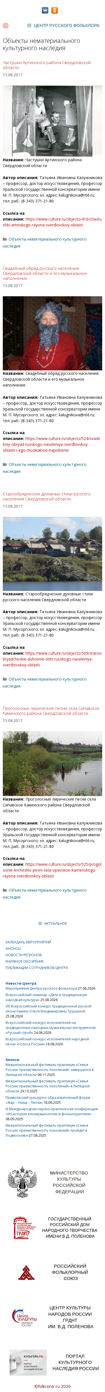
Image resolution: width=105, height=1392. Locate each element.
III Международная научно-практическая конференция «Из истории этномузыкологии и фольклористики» (52, 1111)
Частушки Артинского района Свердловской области (47, 65)
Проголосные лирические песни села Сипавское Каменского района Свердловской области (51, 710)
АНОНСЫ (13, 948)
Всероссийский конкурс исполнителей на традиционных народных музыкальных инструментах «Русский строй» (51, 1027)
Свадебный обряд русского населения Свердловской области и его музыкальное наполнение (45, 273)
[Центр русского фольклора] (5, 25)
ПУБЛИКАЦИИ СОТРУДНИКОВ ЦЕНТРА (37, 967)
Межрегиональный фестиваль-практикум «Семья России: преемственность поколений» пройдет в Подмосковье (47, 1130)
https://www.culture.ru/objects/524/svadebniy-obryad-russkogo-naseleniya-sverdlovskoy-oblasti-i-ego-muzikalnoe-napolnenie (51, 444)
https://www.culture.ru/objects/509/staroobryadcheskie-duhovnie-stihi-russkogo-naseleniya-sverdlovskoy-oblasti (52, 658)
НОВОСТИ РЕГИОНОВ (24, 955)
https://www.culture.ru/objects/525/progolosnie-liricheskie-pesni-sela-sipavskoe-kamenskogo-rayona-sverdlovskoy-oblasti (52, 870)
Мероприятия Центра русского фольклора (41, 988)
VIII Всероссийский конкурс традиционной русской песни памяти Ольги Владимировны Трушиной (49, 1009)
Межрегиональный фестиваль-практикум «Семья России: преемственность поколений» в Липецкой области (48, 1086)
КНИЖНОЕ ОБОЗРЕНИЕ (25, 961)
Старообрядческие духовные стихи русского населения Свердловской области (47, 496)
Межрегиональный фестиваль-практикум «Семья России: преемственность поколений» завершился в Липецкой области (50, 1069)
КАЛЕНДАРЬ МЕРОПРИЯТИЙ (28, 942)
